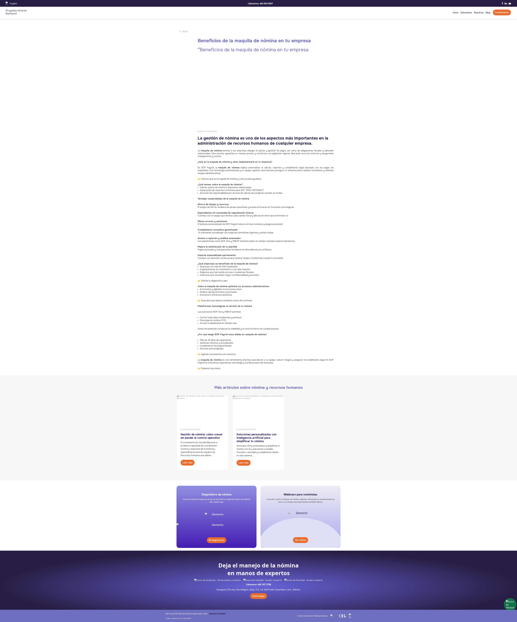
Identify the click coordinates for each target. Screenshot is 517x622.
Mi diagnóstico (216, 540)
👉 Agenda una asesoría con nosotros (217, 354)
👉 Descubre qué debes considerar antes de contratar (225, 300)
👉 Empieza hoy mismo (209, 368)
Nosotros (478, 12)
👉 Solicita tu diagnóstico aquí (212, 280)
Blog (488, 12)
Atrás (184, 31)
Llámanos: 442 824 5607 (260, 3)
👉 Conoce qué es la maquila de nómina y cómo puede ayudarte (229, 178)
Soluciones (466, 12)
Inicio (455, 12)
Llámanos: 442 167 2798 (258, 584)
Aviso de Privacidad (217, 613)
